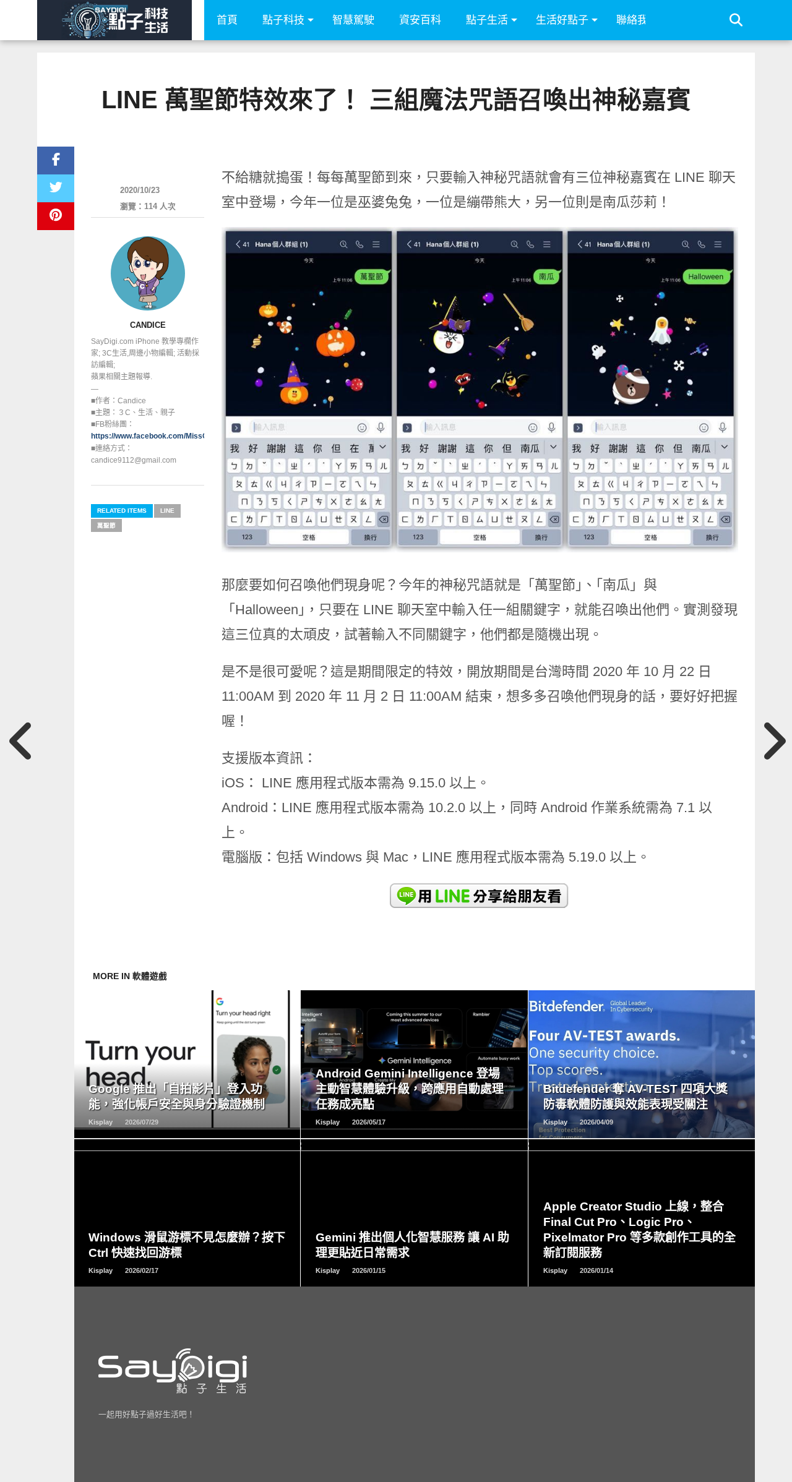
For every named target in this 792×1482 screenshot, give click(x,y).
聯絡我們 (637, 20)
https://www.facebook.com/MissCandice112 (167, 436)
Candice (148, 325)
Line (167, 510)
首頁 (227, 20)
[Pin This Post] (55, 216)
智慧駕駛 (353, 20)
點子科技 (283, 20)
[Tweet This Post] (55, 188)
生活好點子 (562, 20)
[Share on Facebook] (55, 160)
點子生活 (487, 20)
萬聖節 (106, 525)
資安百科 (420, 20)
